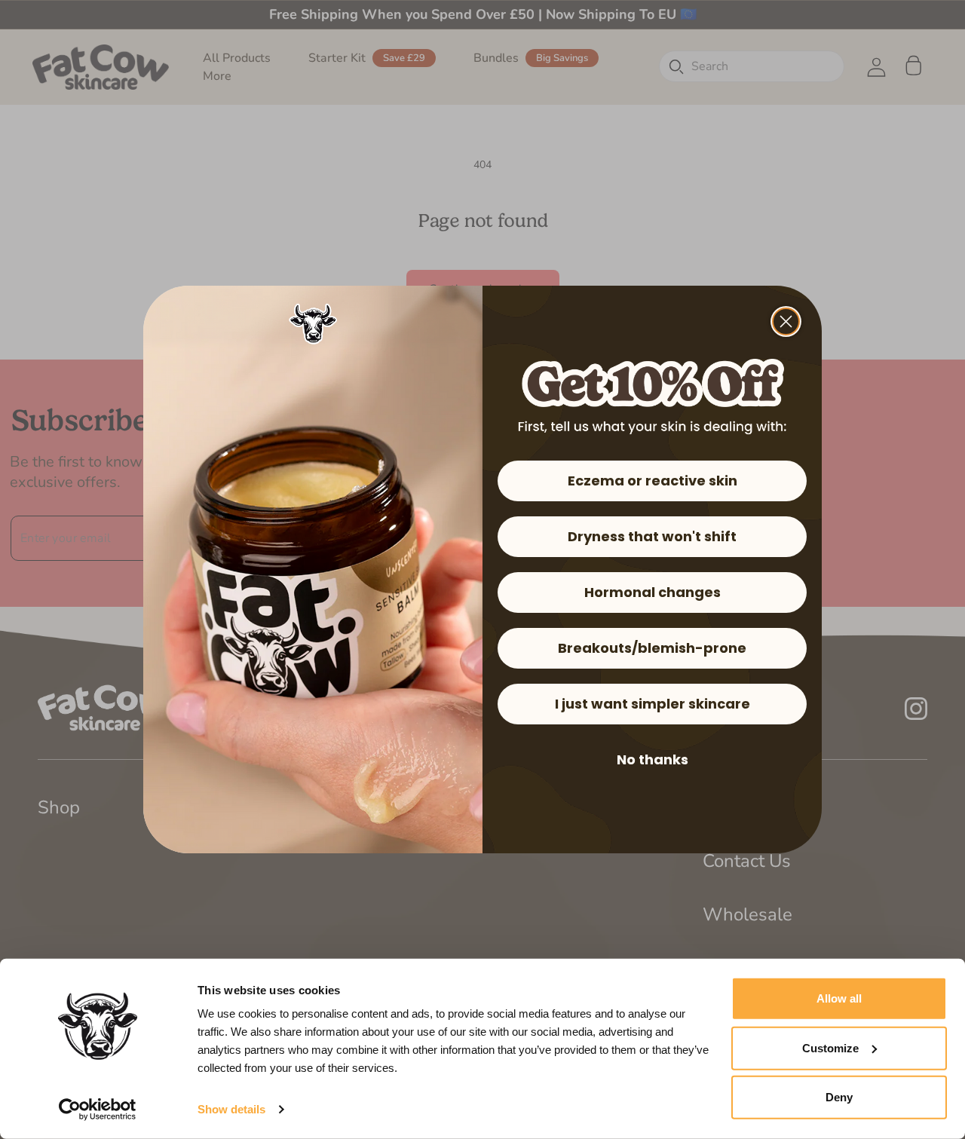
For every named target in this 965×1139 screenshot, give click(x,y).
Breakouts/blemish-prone (652, 647)
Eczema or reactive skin (652, 480)
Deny (839, 1097)
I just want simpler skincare (652, 703)
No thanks (652, 759)
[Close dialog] (786, 321)
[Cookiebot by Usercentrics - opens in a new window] (98, 1109)
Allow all (839, 998)
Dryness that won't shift (652, 536)
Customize (830, 1047)
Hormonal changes (652, 592)
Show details (231, 1109)
